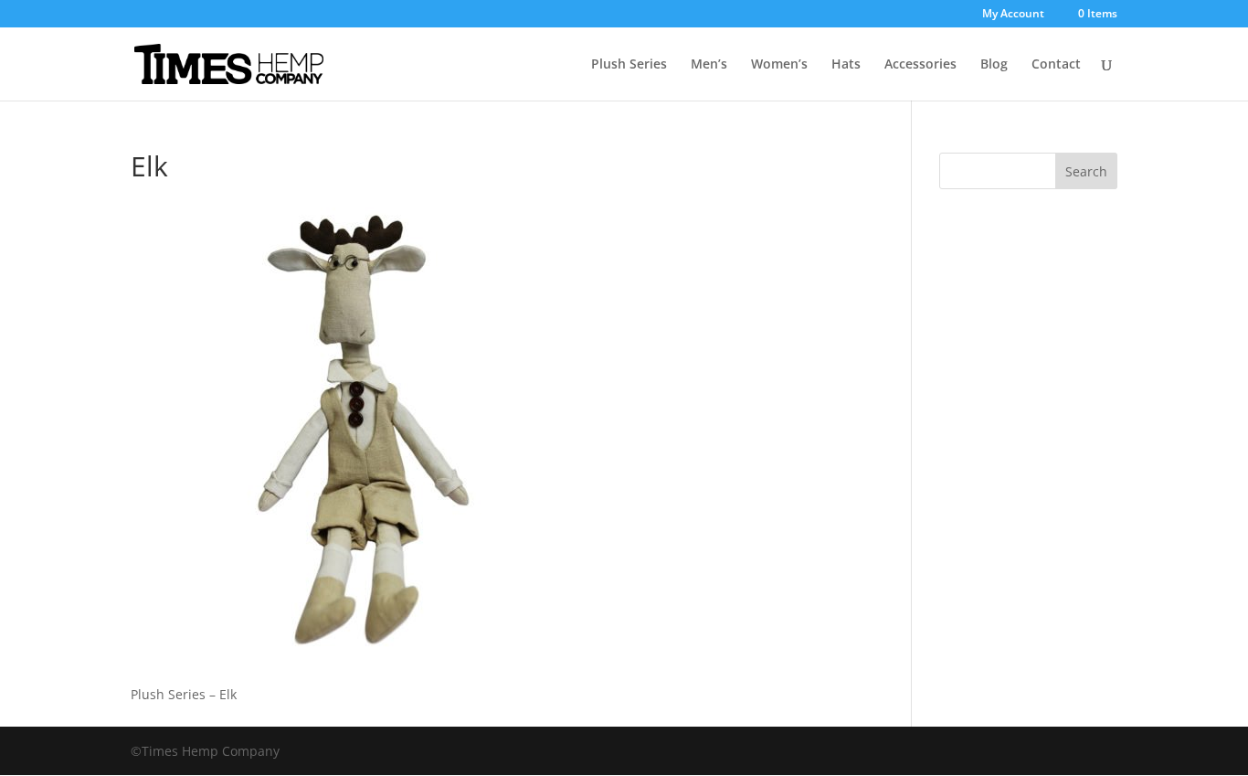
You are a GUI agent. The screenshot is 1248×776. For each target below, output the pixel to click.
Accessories (920, 65)
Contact (1056, 65)
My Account (1013, 14)
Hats (846, 65)
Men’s (709, 65)
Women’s (779, 65)
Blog (994, 65)
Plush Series (629, 65)
